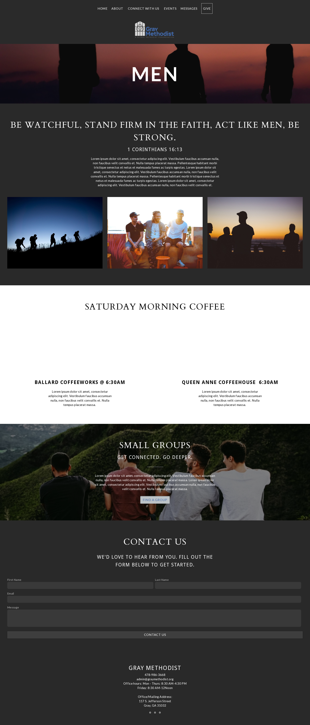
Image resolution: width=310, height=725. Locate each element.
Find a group (155, 500)
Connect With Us (144, 8)
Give (207, 8)
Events (170, 8)
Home (103, 8)
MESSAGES (189, 8)
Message (13, 607)
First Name (14, 579)
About (117, 8)
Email (10, 593)
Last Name (162, 579)
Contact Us (155, 635)
